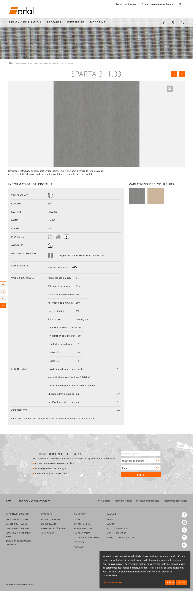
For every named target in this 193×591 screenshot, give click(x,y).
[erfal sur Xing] (184, 545)
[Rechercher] (182, 22)
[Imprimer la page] (3, 284)
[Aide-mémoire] (164, 22)
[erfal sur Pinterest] (184, 530)
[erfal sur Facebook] (184, 515)
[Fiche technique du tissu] (174, 74)
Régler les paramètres (112, 582)
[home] (21, 11)
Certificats (19, 410)
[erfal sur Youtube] (184, 522)
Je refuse (170, 582)
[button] (170, 89)
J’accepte (181, 582)
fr (180, 4)
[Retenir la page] (182, 74)
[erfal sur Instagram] (184, 537)
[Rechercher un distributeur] (173, 22)
